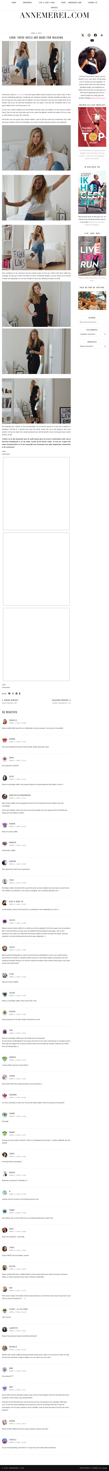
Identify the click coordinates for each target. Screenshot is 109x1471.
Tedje (11, 880)
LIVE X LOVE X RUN (47, 2)
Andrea (12, 1057)
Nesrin (12, 1011)
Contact (54, 7)
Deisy (11, 776)
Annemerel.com (16, 1468)
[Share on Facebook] (9, 693)
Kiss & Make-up (16, 901)
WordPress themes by (93, 1468)
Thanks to (92, 2)
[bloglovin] (101, 35)
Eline (11, 974)
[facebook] (95, 35)
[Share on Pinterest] (17, 693)
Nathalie (13, 1346)
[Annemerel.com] (54, 13)
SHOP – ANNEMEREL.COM (71, 2)
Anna (11, 757)
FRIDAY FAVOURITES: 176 (61, 701)
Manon (12, 738)
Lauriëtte (13, 1328)
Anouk (12, 1421)
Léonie (12, 1075)
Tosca (12, 947)
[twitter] (82, 35)
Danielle (13, 720)
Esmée (12, 1153)
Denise (12, 1172)
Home (14, 2)
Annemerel (27, 2)
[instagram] (89, 35)
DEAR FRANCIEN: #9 (10, 701)
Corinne (13, 1094)
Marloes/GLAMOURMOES (20, 795)
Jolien (12, 992)
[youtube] (92, 40)
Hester (12, 1266)
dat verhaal (20, 95)
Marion (12, 861)
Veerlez (12, 1439)
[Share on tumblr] (20, 693)
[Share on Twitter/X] (13, 693)
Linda (11, 1247)
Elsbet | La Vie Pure (18, 1309)
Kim (10, 1287)
